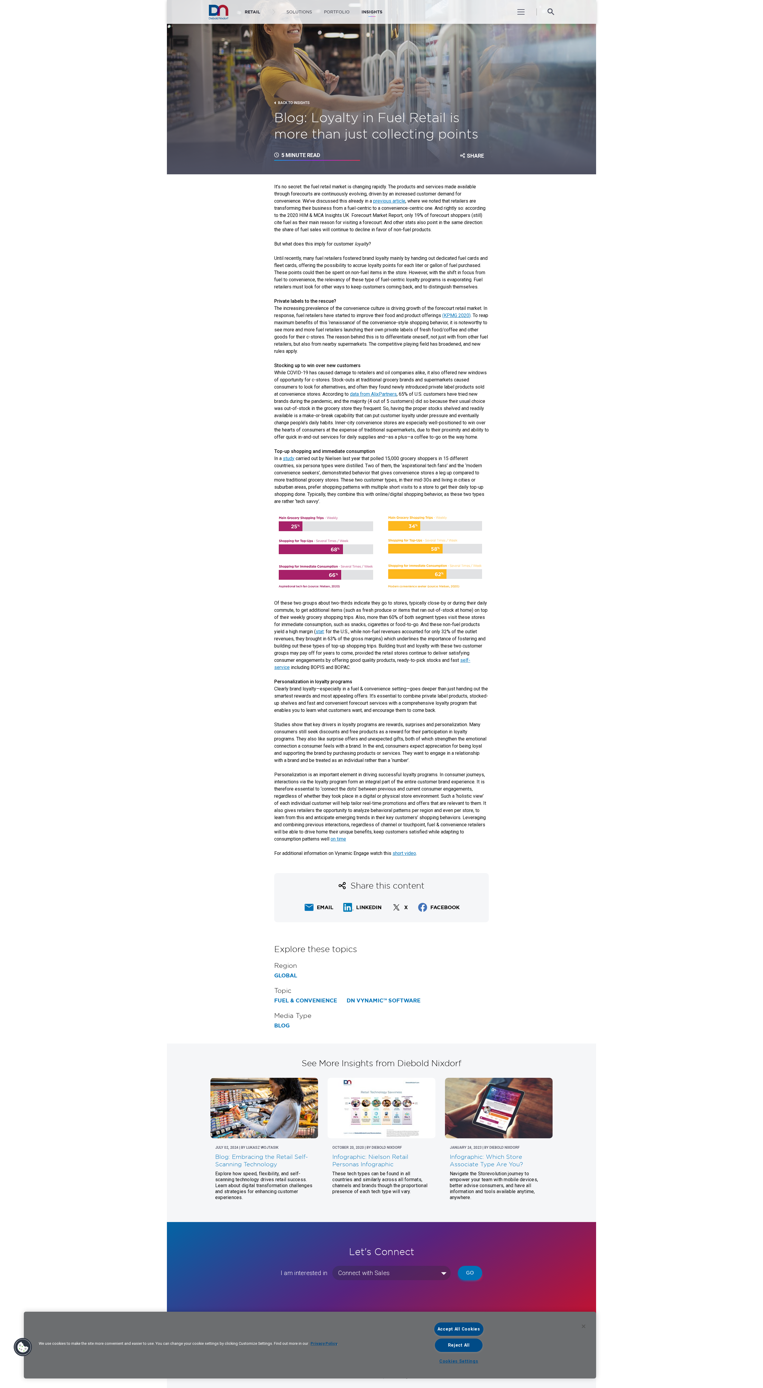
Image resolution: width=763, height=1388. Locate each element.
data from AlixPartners (373, 394)
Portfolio (337, 12)
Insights (372, 12)
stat (320, 631)
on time (338, 839)
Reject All (459, 1345)
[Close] (583, 1326)
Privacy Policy (324, 1343)
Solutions (299, 12)
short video (404, 853)
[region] (310, 1345)
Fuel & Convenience (305, 1000)
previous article (389, 201)
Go (470, 1272)
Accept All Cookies (459, 1329)
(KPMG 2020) (456, 315)
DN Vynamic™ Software (384, 1000)
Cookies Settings (458, 1361)
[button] (22, 1347)
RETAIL (252, 12)
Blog (282, 1025)
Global (285, 975)
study (288, 458)
